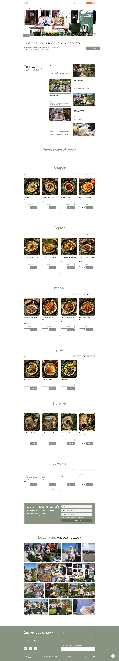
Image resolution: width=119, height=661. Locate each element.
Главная (25, 8)
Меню (30, 8)
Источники (93, 656)
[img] (26, 3)
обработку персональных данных (76, 517)
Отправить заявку (77, 520)
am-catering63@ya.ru (32, 638)
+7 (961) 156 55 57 (31, 641)
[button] (79, 3)
